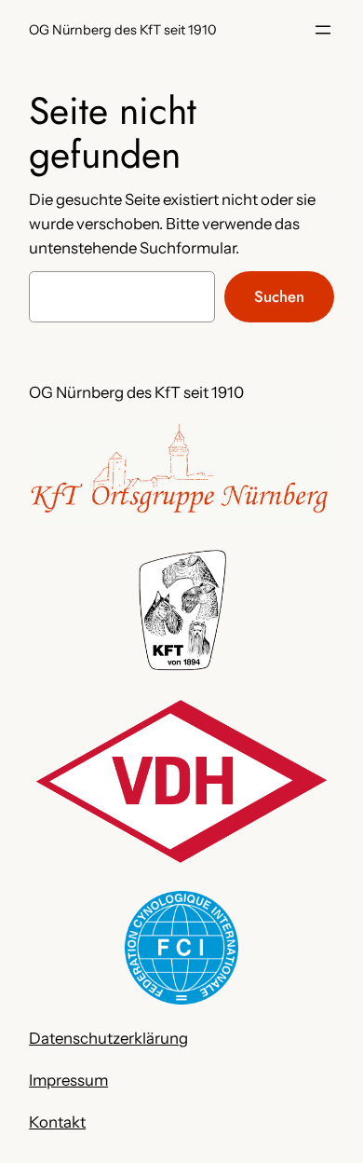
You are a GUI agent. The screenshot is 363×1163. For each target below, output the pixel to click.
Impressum (68, 1080)
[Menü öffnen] (323, 30)
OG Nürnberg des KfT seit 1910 (123, 29)
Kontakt (57, 1122)
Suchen (279, 296)
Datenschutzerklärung (108, 1038)
